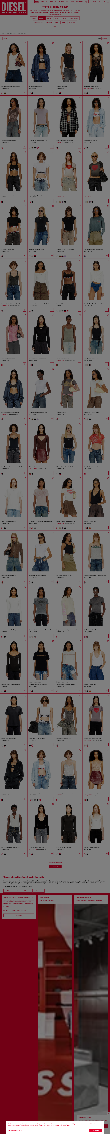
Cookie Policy (66, 1125)
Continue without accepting (15, 1130)
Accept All (96, 1130)
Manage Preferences (40, 1125)
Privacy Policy (56, 1125)
